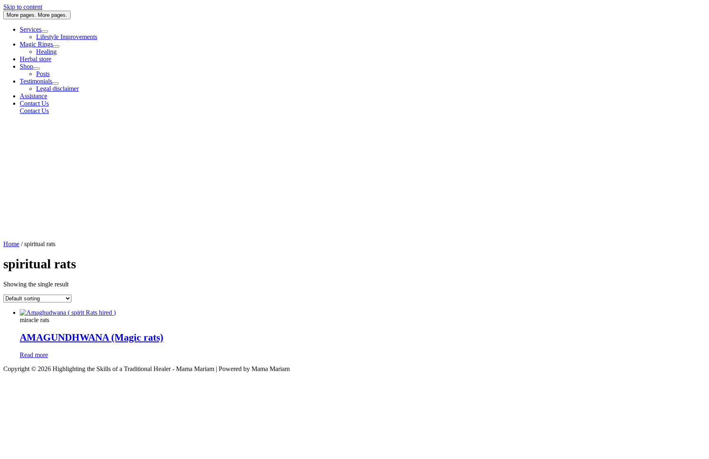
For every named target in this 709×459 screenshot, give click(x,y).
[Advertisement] (354, 178)
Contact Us (34, 110)
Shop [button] (26, 66)
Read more (34, 354)
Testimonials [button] (36, 81)
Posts (43, 73)
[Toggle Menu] (44, 31)
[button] (363, 103)
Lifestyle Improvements (66, 36)
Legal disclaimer (57, 88)
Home (11, 243)
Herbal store (35, 58)
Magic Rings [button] (36, 44)
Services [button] (30, 29)
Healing (46, 51)
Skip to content (22, 6)
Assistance (33, 95)
